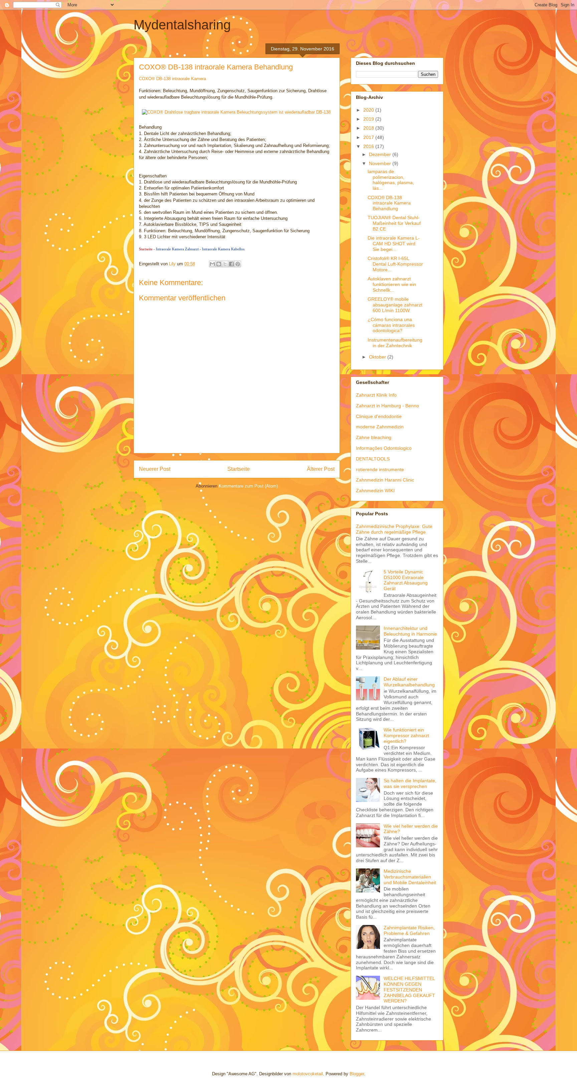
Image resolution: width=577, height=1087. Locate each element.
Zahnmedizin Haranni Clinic (385, 480)
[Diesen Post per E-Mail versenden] (212, 264)
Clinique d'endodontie (379, 416)
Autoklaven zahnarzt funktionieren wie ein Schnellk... (392, 284)
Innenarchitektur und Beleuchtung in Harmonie (410, 631)
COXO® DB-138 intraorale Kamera (172, 78)
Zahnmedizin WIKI (375, 490)
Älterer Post (321, 469)
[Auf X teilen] (225, 264)
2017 (369, 137)
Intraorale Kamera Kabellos (223, 249)
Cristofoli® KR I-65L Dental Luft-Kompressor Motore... (395, 264)
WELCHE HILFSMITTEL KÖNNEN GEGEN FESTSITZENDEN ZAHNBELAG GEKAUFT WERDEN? (409, 989)
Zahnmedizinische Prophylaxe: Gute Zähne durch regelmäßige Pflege (394, 529)
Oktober (378, 357)
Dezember (380, 154)
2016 (369, 146)
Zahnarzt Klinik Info (376, 395)
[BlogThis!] (218, 264)
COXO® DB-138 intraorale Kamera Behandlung (389, 203)
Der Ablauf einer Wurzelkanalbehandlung (409, 681)
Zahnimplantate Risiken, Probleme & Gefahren (409, 930)
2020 (369, 110)
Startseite (146, 249)
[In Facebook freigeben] (231, 264)
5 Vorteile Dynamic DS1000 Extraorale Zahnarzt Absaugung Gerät (406, 580)
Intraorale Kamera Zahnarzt (177, 249)
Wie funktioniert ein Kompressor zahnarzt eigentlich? (406, 735)
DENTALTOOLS (373, 458)
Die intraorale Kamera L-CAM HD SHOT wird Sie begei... (394, 243)
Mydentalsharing (182, 24)
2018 (369, 128)
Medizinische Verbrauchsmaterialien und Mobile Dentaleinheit (410, 876)
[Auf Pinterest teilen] (237, 264)
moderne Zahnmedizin (380, 426)
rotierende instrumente (380, 469)
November (380, 163)
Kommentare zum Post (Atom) (248, 486)
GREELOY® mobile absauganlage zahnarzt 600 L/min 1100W (395, 304)
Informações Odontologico (384, 448)
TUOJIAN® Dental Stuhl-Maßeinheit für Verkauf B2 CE (394, 223)
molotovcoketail (308, 1073)
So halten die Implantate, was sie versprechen (410, 783)
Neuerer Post (154, 469)
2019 (369, 119)
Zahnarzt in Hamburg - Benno (387, 405)
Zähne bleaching (373, 437)
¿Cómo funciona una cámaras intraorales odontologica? (391, 325)
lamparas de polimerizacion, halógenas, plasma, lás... (391, 180)
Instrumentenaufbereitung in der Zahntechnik (395, 342)
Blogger (357, 1073)
